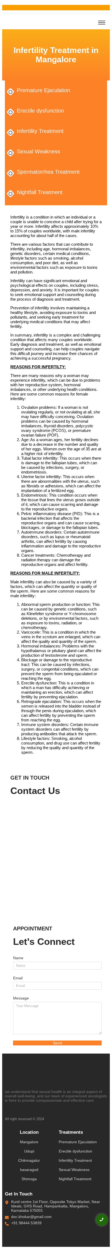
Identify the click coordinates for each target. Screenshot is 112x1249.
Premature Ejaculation (43, 90)
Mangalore (29, 1142)
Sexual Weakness (38, 151)
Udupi (29, 1151)
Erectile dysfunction (40, 111)
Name (18, 958)
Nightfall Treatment (40, 192)
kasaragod (29, 1169)
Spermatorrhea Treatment (48, 172)
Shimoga (29, 1179)
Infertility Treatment (40, 131)
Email (18, 978)
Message (21, 998)
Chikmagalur (29, 1160)
